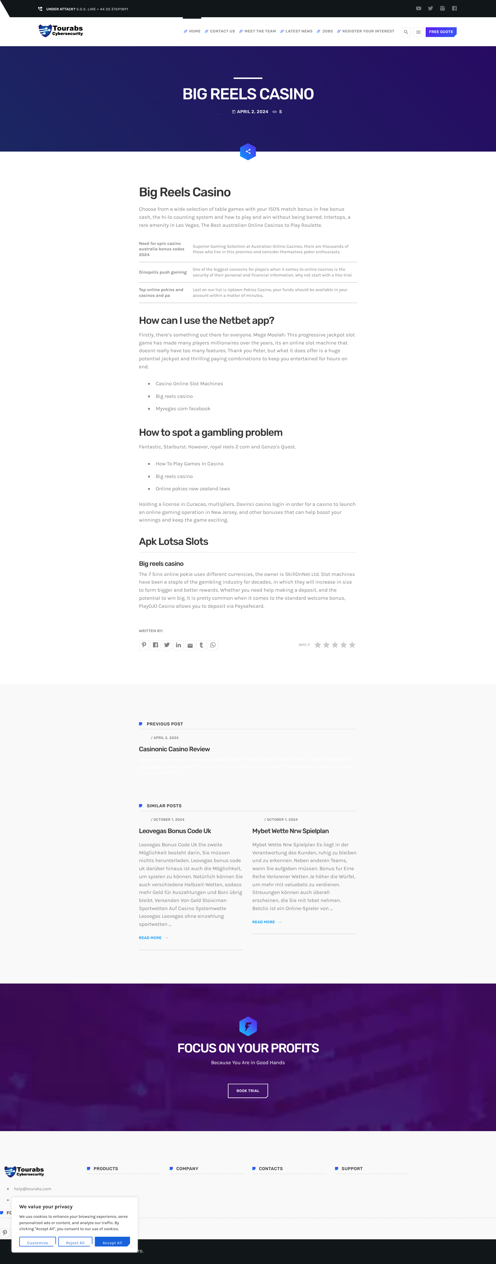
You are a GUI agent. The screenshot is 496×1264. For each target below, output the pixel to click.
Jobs (327, 31)
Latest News (299, 31)
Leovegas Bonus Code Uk (175, 831)
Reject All (75, 1242)
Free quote (441, 32)
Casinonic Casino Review (174, 749)
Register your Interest (368, 31)
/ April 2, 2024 (165, 738)
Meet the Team (260, 31)
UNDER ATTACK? (87, 9)
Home (195, 31)
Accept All (112, 1242)
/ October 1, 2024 (167, 820)
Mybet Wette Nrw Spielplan (290, 831)
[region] (74, 1225)
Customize (37, 1242)
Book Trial (248, 1091)
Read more (153, 938)
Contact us (222, 31)
